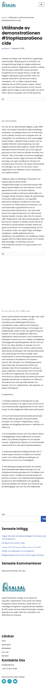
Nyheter (5, 656)
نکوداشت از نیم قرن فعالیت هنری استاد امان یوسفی (21, 547)
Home (4, 17)
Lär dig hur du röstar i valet (13, 543)
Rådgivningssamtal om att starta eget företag (22, 555)
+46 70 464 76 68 (9, 668)
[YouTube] (15, 681)
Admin (6, 48)
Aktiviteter (6, 644)
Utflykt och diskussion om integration (18, 551)
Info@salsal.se (8, 665)
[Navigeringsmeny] (41, 4)
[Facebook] (4, 681)
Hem (4, 641)
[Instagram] (9, 681)
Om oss (5, 652)
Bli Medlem (6, 648)
